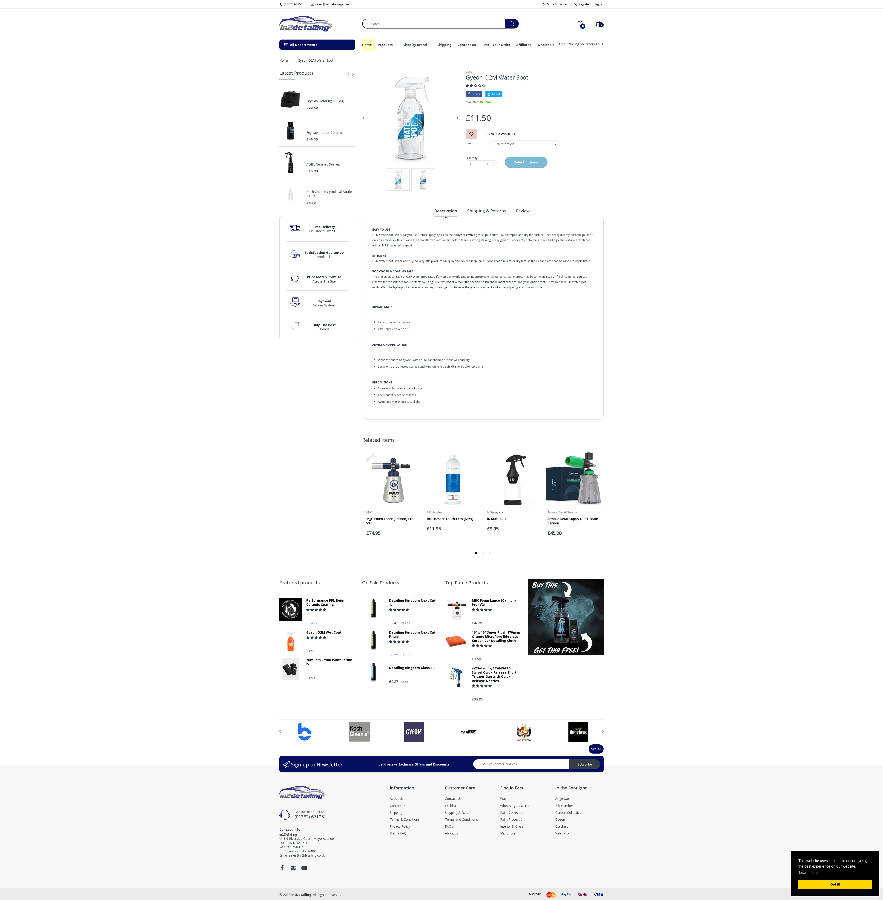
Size (469, 144)
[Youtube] (304, 869)
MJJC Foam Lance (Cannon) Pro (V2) (494, 602)
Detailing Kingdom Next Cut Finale (412, 634)
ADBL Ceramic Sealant (323, 164)
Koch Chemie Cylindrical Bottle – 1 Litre (330, 194)
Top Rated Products (466, 583)
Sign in (599, 4)
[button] (476, 85)
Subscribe (585, 764)
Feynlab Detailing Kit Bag (325, 101)
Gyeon (470, 72)
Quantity (472, 158)
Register (584, 4)
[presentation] (348, 74)
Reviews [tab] (524, 211)
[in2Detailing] (317, 23)
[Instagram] (293, 869)
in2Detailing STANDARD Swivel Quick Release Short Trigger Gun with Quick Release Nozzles (494, 674)
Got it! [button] (835, 884)
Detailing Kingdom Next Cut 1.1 (412, 602)
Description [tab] (445, 211)
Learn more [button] (808, 872)
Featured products (299, 583)
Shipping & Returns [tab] (486, 211)
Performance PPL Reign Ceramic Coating (325, 602)
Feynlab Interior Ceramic (324, 133)
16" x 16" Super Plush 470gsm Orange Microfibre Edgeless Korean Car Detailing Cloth (496, 636)
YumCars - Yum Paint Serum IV (329, 662)
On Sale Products (380, 583)
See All (596, 749)
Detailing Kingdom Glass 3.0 (412, 668)
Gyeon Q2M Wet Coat (323, 632)
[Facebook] (282, 869)
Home (284, 60)
